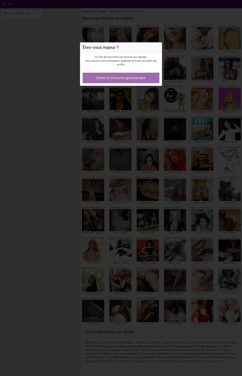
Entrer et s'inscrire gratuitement (121, 78)
